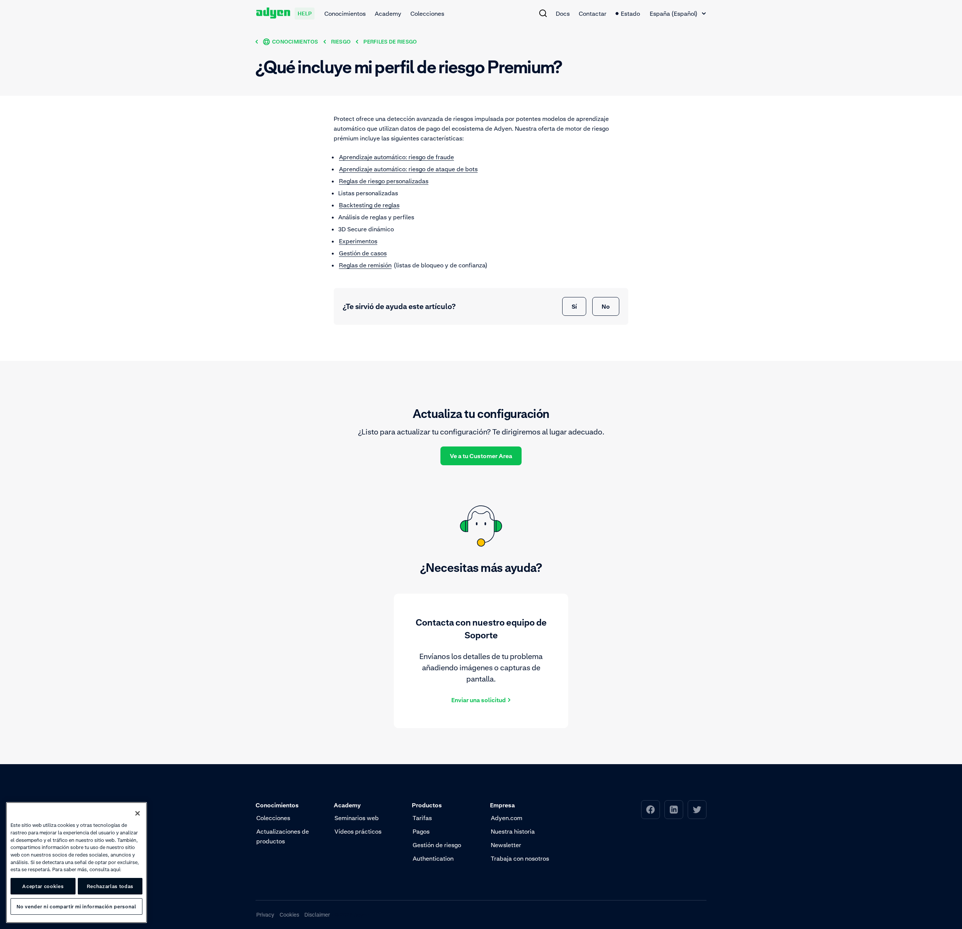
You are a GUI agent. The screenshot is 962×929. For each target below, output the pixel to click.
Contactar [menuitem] (593, 13)
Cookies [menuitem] (289, 914)
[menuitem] (543, 13)
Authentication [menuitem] (433, 858)
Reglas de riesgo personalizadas (383, 181)
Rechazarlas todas (110, 886)
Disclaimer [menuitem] (317, 914)
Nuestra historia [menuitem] (513, 831)
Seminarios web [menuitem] (356, 818)
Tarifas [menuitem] (422, 818)
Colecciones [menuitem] (427, 13)
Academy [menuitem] (388, 13)
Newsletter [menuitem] (506, 845)
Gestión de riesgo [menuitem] (437, 845)
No (606, 306)
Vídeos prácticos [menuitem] (357, 831)
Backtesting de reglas (369, 205)
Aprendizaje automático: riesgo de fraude (396, 157)
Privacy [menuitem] (265, 914)
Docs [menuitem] (563, 13)
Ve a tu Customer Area (481, 456)
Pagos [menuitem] (421, 831)
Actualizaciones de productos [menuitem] (282, 836)
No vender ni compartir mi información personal (76, 906)
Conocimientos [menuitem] (345, 13)
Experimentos (358, 241)
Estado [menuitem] (630, 13)
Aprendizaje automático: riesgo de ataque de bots (408, 169)
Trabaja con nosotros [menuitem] (520, 858)
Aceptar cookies (43, 886)
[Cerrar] (137, 813)
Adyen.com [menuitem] (506, 818)
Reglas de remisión (365, 265)
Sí (574, 306)
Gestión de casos (363, 253)
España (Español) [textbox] (673, 13)
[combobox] (677, 14)
